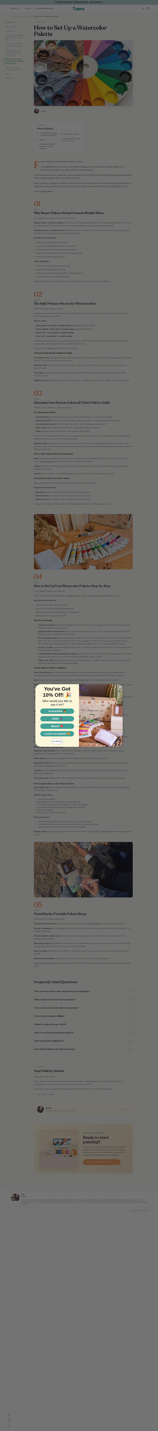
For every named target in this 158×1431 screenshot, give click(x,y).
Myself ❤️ (57, 726)
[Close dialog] (120, 687)
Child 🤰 (57, 718)
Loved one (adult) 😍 (57, 733)
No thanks (57, 741)
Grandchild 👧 (57, 711)
